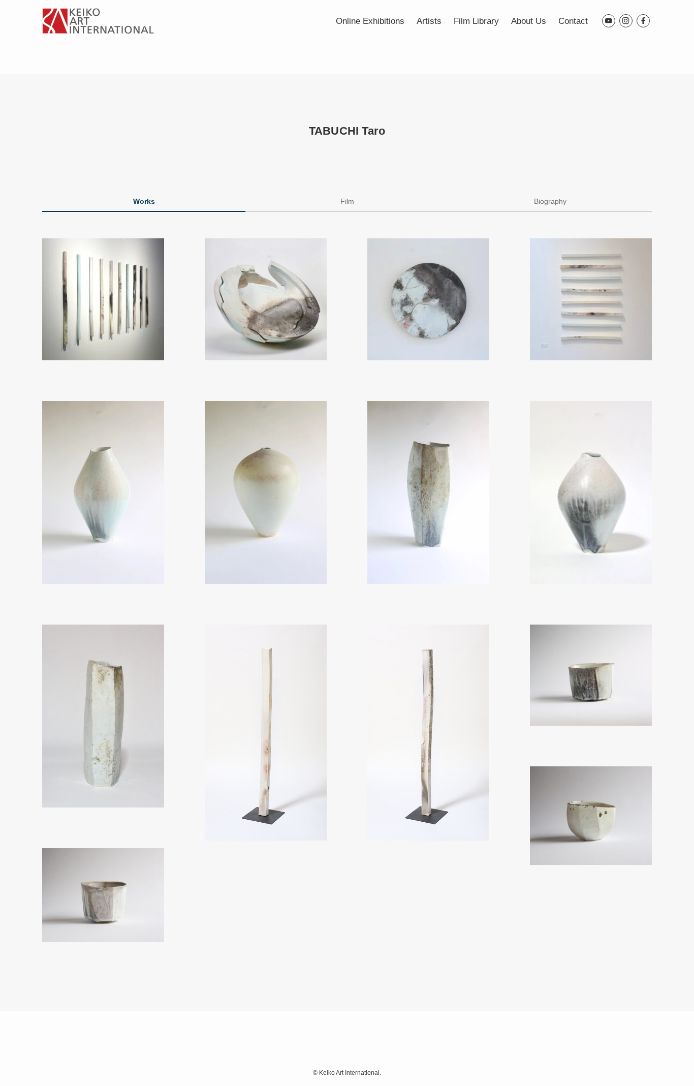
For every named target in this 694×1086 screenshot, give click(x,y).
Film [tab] (347, 201)
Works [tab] (144, 201)
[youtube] (608, 20)
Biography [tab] (550, 201)
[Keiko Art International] (98, 21)
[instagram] (626, 20)
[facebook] (643, 20)
